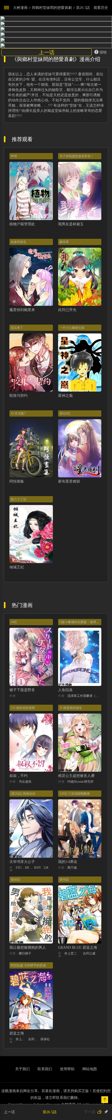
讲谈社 (45, 1039)
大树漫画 (20, 8)
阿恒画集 (16, 481)
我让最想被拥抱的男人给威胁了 (34, 947)
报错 (103, 52)
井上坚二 (70, 953)
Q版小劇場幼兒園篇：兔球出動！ (82, 622)
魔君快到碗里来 (22, 310)
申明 (14, 156)
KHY (37, 867)
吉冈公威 (89, 953)
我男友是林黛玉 (71, 224)
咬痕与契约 (18, 396)
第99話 (64, 879)
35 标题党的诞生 (70, 708)
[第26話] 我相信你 (23, 793)
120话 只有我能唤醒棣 (74, 793)
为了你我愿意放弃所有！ (76, 156)
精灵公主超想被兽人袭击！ (80, 776)
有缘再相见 (18, 242)
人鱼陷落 (65, 690)
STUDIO (20, 867)
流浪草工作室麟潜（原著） (84, 695)
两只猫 (72, 867)
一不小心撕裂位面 (71, 328)
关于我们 (22, 1069)
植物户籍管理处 (22, 224)
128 (45, 867)
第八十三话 (18, 499)
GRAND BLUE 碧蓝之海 (77, 947)
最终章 (64, 242)
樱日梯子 (25, 953)
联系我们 (45, 1069)
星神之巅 (65, 396)
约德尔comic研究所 (80, 781)
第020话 (64, 413)
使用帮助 (67, 1069)
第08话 (15, 879)
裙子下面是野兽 (22, 690)
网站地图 (89, 1069)
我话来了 (17, 328)
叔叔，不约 (18, 776)
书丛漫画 (25, 781)
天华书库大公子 (22, 862)
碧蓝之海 (16, 1033)
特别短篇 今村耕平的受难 (28, 965)
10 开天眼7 (18, 413)
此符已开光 (67, 310)
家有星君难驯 (69, 481)
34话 (14, 622)
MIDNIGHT (29, 867)
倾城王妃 (16, 567)
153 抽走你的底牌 (23, 708)
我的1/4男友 (67, 862)
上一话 (46, 52)
